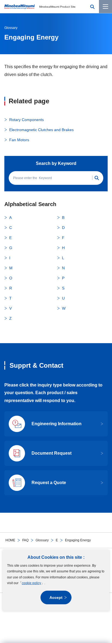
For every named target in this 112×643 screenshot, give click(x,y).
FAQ (25, 540)
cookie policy (31, 583)
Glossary (42, 540)
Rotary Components (26, 119)
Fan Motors (19, 140)
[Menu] (105, 6)
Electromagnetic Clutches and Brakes (41, 130)
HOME (10, 540)
